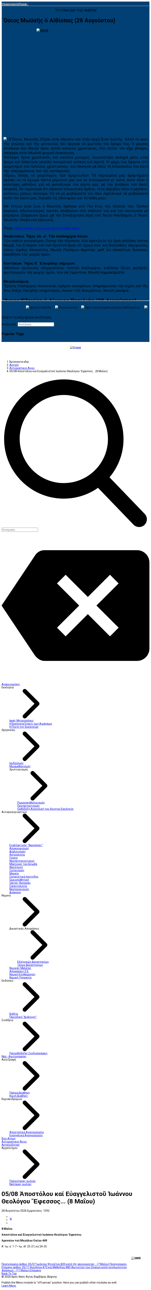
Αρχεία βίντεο (10, 1144)
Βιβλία (13, 1013)
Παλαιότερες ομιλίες (22, 1181)
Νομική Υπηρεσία (20, 977)
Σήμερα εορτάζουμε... (15, 4)
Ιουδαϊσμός (16, 763)
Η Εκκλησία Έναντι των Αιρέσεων (30, 723)
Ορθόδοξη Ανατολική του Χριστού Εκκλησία (45, 808)
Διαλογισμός (17, 851)
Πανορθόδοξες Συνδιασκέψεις (28, 1053)
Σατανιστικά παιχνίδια (23, 876)
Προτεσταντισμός (28, 805)
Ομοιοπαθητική (19, 879)
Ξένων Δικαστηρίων (30, 965)
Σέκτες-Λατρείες (20, 882)
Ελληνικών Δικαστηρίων (33, 961)
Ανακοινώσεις (11, 684)
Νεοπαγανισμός (19, 889)
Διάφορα (15, 892)
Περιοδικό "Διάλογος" (23, 1017)
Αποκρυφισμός (19, 848)
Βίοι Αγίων (9, 1138)
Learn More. (9, 1285)
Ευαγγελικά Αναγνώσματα (25, 1135)
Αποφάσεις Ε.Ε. (19, 971)
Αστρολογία (17, 854)
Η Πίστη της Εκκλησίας (24, 726)
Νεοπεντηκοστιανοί (21, 860)
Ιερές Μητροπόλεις (21, 720)
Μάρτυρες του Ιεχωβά (23, 864)
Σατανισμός (16, 870)
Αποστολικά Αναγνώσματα (26, 1132)
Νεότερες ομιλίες (20, 1184)
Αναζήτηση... (10, 324)
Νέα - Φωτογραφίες (14, 1056)
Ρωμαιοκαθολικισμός (31, 802)
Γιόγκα (13, 857)
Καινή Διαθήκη (18, 1095)
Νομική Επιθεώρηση (22, 974)
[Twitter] (10, 1219)
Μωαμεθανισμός (20, 766)
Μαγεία (14, 873)
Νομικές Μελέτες (20, 968)
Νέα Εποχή (16, 867)
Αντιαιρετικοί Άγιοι (14, 1141)
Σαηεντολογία (18, 886)
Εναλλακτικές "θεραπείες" (26, 845)
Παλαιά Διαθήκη (19, 1092)
